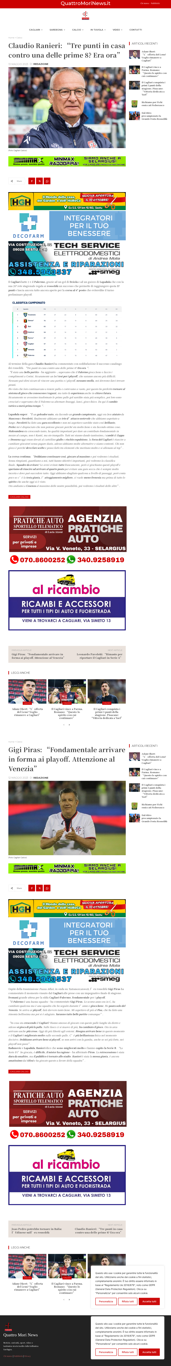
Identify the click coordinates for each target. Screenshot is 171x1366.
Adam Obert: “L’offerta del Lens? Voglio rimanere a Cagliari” (27, 712)
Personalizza (106, 1352)
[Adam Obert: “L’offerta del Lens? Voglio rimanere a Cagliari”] (27, 691)
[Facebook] (31, 181)
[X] (39, 181)
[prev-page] (64, 725)
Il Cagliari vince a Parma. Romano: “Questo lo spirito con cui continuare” (67, 713)
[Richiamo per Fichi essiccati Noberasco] (134, 103)
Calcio (19, 37)
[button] (164, 4)
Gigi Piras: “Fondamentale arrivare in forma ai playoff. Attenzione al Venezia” (38, 655)
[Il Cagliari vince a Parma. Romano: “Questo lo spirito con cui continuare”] (67, 691)
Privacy (27, 1356)
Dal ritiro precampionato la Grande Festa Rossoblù (154, 115)
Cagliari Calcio (19, 497)
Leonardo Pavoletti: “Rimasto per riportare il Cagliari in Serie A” (99, 655)
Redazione (40, 64)
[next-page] (69, 725)
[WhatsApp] (47, 181)
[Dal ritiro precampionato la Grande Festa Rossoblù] (134, 115)
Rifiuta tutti (128, 1352)
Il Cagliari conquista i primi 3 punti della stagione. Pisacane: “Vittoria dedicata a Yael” (107, 713)
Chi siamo (145, 3)
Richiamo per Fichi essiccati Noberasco (153, 104)
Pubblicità (155, 3)
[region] (127, 1337)
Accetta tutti (149, 1352)
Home (11, 37)
